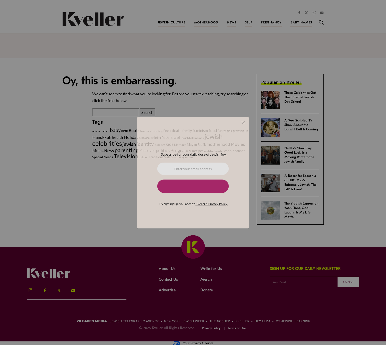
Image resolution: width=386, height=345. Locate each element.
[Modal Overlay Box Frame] (193, 172)
